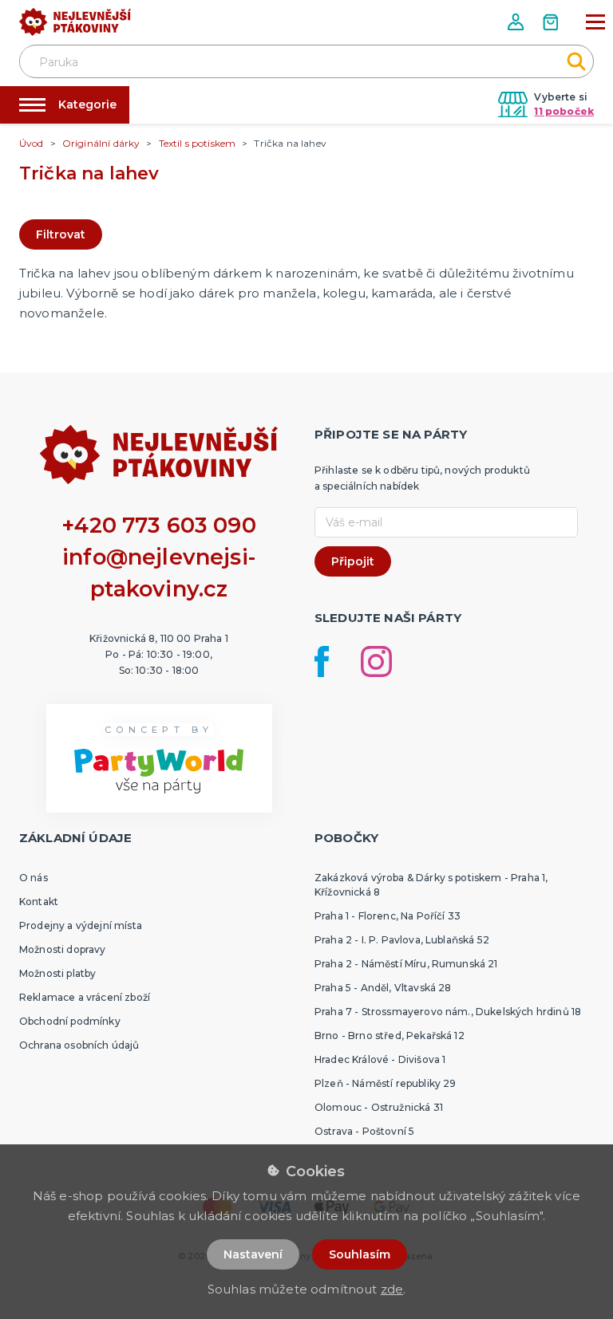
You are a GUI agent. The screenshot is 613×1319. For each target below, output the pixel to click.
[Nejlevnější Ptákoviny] (75, 26)
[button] (517, 22)
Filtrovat (60, 234)
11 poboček (564, 111)
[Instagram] (376, 661)
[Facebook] (321, 661)
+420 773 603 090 (158, 525)
